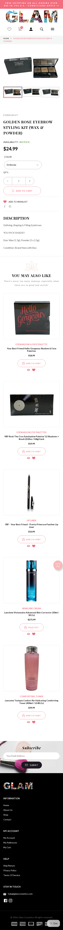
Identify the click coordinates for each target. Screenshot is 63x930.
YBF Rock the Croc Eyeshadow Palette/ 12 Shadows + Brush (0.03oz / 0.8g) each (31, 437)
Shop (5, 814)
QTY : (6, 172)
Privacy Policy (9, 870)
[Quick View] (28, 370)
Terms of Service (11, 875)
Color (8, 156)
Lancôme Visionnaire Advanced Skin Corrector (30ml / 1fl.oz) (31, 613)
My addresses (10, 842)
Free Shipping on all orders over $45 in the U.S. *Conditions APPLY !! (31, 4)
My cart (7, 847)
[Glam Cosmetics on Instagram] (10, 206)
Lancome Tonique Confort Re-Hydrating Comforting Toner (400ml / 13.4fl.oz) (31, 701)
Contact (7, 819)
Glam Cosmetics (26, 917)
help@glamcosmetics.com (20, 893)
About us (8, 810)
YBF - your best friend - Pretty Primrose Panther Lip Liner (31, 525)
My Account (9, 837)
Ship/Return (9, 865)
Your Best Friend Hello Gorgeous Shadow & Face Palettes (31, 349)
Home (6, 38)
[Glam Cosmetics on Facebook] (4, 206)
